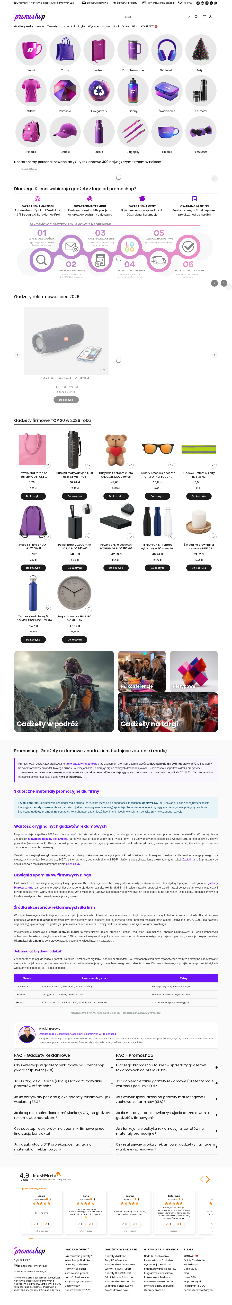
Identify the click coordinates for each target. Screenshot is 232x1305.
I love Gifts (190, 1277)
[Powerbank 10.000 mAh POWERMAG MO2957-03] (116, 522)
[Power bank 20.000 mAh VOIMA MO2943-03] (75, 522)
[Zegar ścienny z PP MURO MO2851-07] (75, 593)
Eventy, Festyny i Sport (118, 1268)
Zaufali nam (191, 1264)
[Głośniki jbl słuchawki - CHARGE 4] (66, 341)
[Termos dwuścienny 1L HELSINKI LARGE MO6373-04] (33, 593)
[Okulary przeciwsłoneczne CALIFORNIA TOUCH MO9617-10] (157, 450)
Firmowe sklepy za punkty (159, 1285)
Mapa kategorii (192, 1281)
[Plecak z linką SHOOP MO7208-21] (33, 522)
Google (28, 215)
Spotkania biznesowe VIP (119, 1285)
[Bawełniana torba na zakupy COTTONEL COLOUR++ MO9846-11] (33, 450)
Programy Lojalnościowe (158, 1273)
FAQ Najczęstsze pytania (79, 1281)
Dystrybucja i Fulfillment (158, 1264)
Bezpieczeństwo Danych (198, 1290)
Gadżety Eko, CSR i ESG (118, 1273)
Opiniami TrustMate (47, 210)
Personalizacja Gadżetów (159, 1260)
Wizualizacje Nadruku (77, 1260)
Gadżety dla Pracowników (120, 1264)
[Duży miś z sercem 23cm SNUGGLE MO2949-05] (116, 450)
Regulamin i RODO (194, 1285)
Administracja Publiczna (119, 1277)
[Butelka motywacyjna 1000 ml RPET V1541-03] (75, 450)
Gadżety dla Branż (115, 1256)
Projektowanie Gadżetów (158, 1281)
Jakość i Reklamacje (77, 1277)
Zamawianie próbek (76, 1273)
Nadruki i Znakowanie (156, 1256)
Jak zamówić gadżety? (78, 1256)
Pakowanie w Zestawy (157, 1277)
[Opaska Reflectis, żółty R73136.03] (199, 450)
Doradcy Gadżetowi (76, 1264)
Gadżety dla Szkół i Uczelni (120, 1281)
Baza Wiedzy (72, 1285)
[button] (196, 17)
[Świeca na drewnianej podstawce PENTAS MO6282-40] (199, 522)
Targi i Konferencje (116, 1260)
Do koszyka (66, 400)
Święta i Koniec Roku (117, 1290)
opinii (58, 1179)
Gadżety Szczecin (154, 1290)
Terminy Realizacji (75, 1268)
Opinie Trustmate (194, 1260)
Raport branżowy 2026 (78, 1290)
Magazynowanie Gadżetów (160, 1268)
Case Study (190, 1268)
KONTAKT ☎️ (191, 1256)
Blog (186, 1273)
